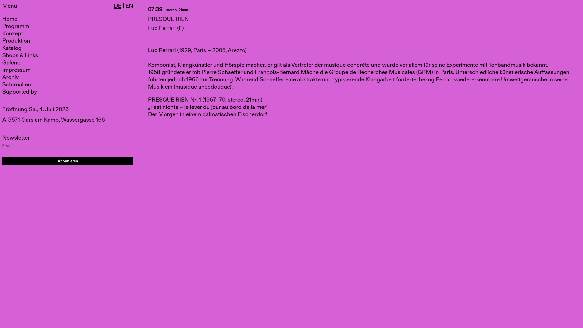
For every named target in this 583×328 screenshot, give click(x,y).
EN (129, 6)
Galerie (11, 62)
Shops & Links (20, 55)
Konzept (12, 33)
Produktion (16, 40)
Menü (9, 6)
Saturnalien (16, 84)
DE (117, 6)
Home (9, 19)
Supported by (19, 91)
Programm (15, 26)
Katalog (12, 48)
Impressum (16, 70)
